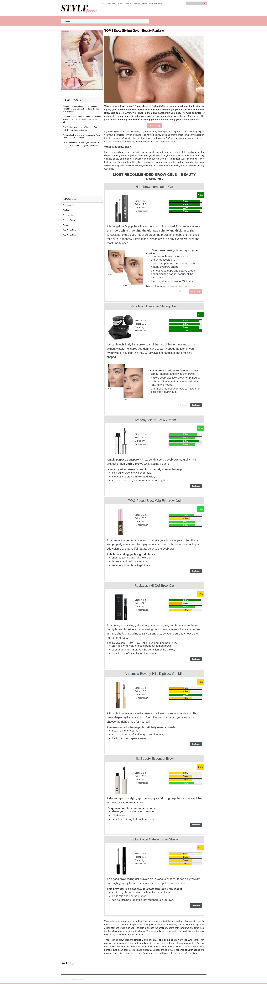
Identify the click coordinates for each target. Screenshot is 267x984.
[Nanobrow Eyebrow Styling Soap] (121, 327)
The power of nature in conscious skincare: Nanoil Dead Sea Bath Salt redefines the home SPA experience (81, 109)
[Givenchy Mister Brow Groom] (121, 441)
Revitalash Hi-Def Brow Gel (154, 585)
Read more (195, 291)
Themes (66, 225)
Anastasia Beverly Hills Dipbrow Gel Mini (154, 674)
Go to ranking (154, 126)
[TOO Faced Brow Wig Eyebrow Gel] (121, 522)
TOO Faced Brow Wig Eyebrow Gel (154, 500)
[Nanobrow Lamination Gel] (121, 208)
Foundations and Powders (119, 3)
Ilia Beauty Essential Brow (154, 758)
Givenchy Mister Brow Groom (154, 420)
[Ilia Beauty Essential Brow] (121, 780)
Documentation (69, 205)
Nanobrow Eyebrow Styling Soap (154, 306)
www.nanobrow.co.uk (181, 286)
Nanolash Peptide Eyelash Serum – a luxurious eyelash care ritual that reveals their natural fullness (104, 21)
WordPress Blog (69, 230)
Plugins (66, 210)
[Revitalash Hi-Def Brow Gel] (121, 607)
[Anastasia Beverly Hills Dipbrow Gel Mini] (121, 695)
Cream (136, 3)
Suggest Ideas (68, 215)
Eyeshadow (145, 3)
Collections (157, 3)
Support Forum (69, 220)
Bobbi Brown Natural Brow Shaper (154, 839)
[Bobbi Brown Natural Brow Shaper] (121, 861)
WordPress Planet (70, 235)
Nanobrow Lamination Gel (154, 187)
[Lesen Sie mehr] (125, 268)
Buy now (182, 291)
